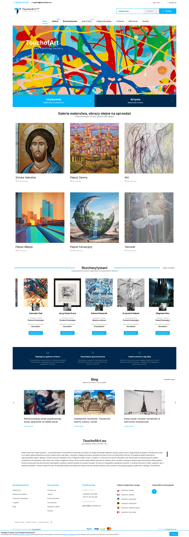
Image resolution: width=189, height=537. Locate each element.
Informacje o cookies (43, 522)
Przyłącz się (51, 490)
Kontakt (145, 21)
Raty (51, 522)
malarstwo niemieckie (128, 503)
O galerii (16, 502)
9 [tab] (33, 92)
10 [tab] (35, 92)
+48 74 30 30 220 (89, 497)
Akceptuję (174, 534)
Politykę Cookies (24, 534)
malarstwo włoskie (127, 495)
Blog (14, 506)
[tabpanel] (94, 60)
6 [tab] (27, 92)
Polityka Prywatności (31, 522)
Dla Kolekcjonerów (21, 485)
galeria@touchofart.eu (42, 2)
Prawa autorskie (53, 498)
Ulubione (120, 21)
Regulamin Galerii (19, 522)
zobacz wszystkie (169, 268)
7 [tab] (29, 92)
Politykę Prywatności (69, 534)
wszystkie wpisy (169, 379)
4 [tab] (23, 92)
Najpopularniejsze (104, 21)
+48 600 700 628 (21, 2)
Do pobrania (51, 502)
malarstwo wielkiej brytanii (130, 508)
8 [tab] (31, 92)
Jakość (50, 494)
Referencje (133, 21)
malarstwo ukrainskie (128, 499)
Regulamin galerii (53, 506)
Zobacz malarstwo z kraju (128, 485)
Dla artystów (53, 485)
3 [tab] (21, 92)
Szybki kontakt (88, 485)
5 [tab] (25, 92)
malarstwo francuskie (128, 512)
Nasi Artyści (87, 21)
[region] (94, 459)
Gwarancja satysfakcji (20, 498)
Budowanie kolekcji (20, 494)
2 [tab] (19, 92)
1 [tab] (17, 92)
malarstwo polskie (127, 490)
